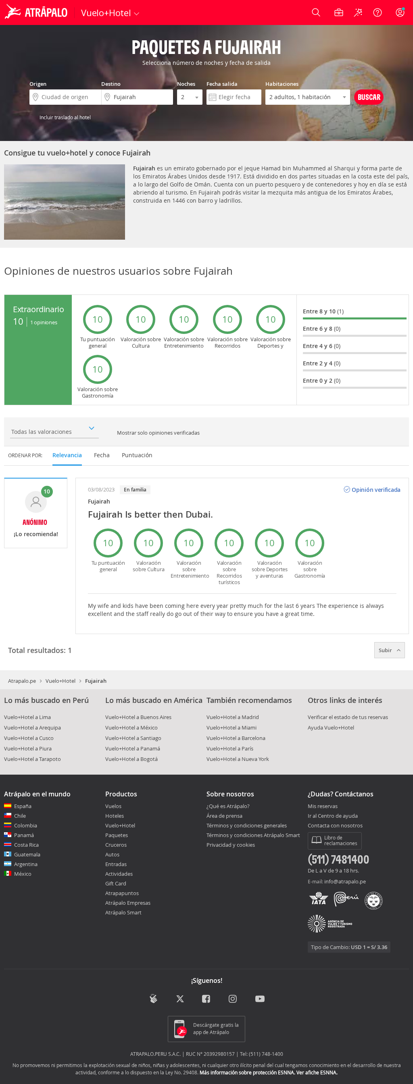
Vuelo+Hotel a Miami (231, 727)
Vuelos (113, 806)
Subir (386, 650)
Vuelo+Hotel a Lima (27, 717)
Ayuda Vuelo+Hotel (331, 727)
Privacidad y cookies (230, 844)
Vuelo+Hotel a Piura (28, 748)
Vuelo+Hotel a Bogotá (131, 759)
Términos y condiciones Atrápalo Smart (253, 835)
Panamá (24, 835)
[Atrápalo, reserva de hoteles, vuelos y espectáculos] (37, 12)
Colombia (25, 825)
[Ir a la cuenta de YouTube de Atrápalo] (260, 999)
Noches (186, 83)
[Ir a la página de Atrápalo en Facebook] (206, 999)
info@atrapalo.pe (345, 881)
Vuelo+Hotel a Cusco (29, 738)
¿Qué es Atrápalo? (228, 806)
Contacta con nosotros (335, 826)
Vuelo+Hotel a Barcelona (235, 738)
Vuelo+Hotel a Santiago (133, 738)
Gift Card (115, 883)
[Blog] (153, 998)
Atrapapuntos (122, 893)
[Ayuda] (377, 12)
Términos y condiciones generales (246, 825)
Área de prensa (224, 815)
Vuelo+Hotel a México (131, 727)
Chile (20, 815)
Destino (111, 83)
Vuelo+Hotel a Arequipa (32, 727)
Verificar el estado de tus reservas (348, 717)
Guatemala (27, 854)
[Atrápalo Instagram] (233, 999)
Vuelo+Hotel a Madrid (232, 717)
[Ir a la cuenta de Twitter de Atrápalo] (180, 999)
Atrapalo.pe (22, 680)
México (22, 873)
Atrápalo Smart (123, 912)
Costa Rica (26, 844)
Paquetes (116, 835)
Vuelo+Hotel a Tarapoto (32, 759)
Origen (37, 83)
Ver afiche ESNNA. (317, 1072)
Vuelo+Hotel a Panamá (132, 748)
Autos (112, 854)
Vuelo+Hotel (60, 680)
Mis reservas (323, 806)
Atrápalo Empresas (127, 902)
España (22, 806)
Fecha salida (222, 83)
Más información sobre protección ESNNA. (247, 1072)
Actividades (119, 873)
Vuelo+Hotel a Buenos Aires (138, 717)
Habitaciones (281, 83)
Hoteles (114, 815)
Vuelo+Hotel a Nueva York (237, 759)
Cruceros (116, 844)
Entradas (116, 864)
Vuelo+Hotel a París (229, 748)
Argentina (26, 864)
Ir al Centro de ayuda (333, 816)
